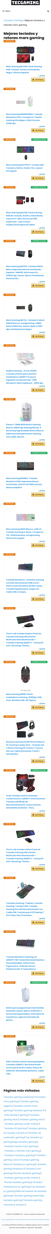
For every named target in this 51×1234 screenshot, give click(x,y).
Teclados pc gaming (24, 1164)
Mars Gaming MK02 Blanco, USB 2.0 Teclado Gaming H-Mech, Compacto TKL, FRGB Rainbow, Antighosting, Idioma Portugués (24, 534)
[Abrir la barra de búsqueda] (48, 11)
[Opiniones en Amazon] (25, 687)
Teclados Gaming (13, 20)
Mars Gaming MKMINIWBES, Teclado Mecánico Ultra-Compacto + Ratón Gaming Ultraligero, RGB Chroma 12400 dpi (24, 119)
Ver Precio (39, 79)
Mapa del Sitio (45, 1219)
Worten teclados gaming (27, 1173)
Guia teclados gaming (16, 1114)
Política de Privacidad (31, 1219)
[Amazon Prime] (41, 76)
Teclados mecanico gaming (19, 1155)
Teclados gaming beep (26, 1195)
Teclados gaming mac (31, 1119)
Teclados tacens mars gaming (20, 1146)
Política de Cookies (16, 1219)
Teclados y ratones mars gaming (22, 1150)
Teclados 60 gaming (15, 1128)
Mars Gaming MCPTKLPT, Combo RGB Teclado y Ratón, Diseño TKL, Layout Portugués (25, 168)
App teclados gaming (25, 1141)
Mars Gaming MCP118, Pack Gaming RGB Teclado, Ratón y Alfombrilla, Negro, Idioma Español (24, 69)
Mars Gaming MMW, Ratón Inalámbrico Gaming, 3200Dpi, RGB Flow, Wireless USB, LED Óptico (24, 697)
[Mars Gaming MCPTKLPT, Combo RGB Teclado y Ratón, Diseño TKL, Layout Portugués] (25, 152)
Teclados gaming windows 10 (29, 1110)
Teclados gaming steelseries (19, 1097)
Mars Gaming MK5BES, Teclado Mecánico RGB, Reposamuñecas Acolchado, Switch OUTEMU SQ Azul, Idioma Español (24, 483)
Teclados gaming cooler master (21, 1123)
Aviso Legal (5, 1219)
